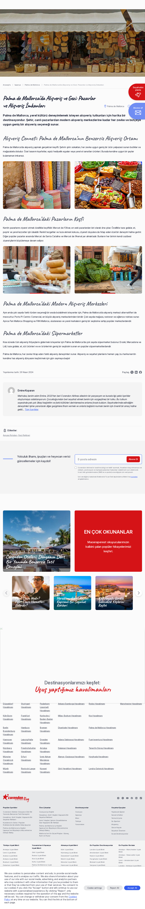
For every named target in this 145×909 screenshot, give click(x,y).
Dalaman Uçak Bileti (11, 865)
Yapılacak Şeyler (118, 812)
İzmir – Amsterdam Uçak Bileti (129, 861)
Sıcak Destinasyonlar (119, 834)
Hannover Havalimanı (8, 741)
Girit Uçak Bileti (38, 852)
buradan (134, 477)
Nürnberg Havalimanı (8, 750)
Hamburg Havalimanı (26, 729)
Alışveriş (114, 824)
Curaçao (78, 812)
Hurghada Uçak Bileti (98, 859)
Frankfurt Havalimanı (26, 717)
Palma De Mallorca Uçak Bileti (42, 866)
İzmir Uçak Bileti (9, 853)
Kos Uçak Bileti (38, 859)
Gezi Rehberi (24, 435)
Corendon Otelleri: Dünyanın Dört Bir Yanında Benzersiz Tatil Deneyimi (17, 813)
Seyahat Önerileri (118, 831)
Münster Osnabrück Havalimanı (8, 760)
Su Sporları (115, 821)
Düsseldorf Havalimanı (8, 705)
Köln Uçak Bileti (67, 849)
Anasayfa (6, 85)
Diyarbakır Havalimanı (68, 727)
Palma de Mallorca (32, 85)
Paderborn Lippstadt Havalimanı (45, 707)
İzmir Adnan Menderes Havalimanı (45, 760)
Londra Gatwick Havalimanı (101, 768)
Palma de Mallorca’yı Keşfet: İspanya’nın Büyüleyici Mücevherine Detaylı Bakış (17, 830)
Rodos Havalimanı (97, 704)
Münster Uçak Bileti (68, 862)
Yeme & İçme (116, 818)
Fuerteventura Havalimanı (101, 739)
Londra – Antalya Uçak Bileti (130, 866)
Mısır (77, 818)
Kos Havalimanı (96, 715)
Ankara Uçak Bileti (10, 859)
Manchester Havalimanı (131, 704)
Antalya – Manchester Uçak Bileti (130, 850)
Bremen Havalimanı (45, 729)
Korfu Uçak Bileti (38, 862)
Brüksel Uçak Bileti (97, 862)
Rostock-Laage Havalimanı (28, 770)
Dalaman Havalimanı (67, 748)
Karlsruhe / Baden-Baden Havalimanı (46, 719)
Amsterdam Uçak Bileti (99, 853)
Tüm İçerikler (32, 409)
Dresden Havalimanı (45, 741)
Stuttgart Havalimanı (26, 705)
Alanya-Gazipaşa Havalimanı (71, 756)
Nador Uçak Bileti (97, 856)
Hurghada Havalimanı (98, 756)
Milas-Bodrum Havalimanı (69, 715)
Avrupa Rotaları (10, 435)
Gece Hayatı (116, 827)
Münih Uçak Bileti (68, 859)
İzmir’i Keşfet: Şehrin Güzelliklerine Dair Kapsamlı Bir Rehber (53, 821)
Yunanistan (79, 824)
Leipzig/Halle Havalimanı (27, 741)
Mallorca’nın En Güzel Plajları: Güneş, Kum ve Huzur (54, 834)
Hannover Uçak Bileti (69, 865)
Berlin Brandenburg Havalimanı (9, 731)
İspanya (18, 85)
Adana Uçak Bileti (10, 856)
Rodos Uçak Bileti (39, 855)
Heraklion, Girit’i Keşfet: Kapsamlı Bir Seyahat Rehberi (17, 818)
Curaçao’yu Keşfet (46, 812)
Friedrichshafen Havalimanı (28, 750)
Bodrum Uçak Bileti (10, 862)
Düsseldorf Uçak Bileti (70, 856)
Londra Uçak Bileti (97, 849)
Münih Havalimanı (8, 770)
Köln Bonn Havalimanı (8, 717)
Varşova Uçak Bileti (97, 865)
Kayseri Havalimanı (45, 770)
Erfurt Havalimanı (26, 758)
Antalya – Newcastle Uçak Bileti (129, 856)
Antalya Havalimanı (45, 750)
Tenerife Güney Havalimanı (101, 748)
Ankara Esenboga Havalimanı (71, 704)
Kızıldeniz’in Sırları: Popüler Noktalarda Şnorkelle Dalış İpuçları (17, 824)
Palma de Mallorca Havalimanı (102, 727)
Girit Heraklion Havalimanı (70, 768)
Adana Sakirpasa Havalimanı (71, 739)
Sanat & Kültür (117, 815)
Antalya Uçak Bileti (10, 849)
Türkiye (78, 821)
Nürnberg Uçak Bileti (69, 853)
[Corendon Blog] (16, 798)
